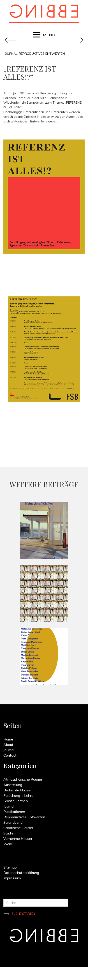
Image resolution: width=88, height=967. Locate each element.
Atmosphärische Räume (22, 779)
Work (7, 844)
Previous (77, 40)
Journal (10, 54)
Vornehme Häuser (17, 838)
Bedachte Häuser (17, 790)
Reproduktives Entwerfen (42, 54)
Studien (9, 833)
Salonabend (13, 822)
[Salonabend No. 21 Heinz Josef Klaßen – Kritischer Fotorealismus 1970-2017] (44, 530)
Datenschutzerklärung (21, 872)
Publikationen (14, 811)
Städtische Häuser (18, 827)
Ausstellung (12, 784)
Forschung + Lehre (18, 795)
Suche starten (23, 913)
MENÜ (49, 34)
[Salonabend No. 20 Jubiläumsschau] (44, 656)
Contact (9, 755)
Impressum (12, 878)
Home (8, 739)
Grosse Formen (15, 801)
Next (10, 40)
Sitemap (10, 867)
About (8, 744)
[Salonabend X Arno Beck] (44, 593)
